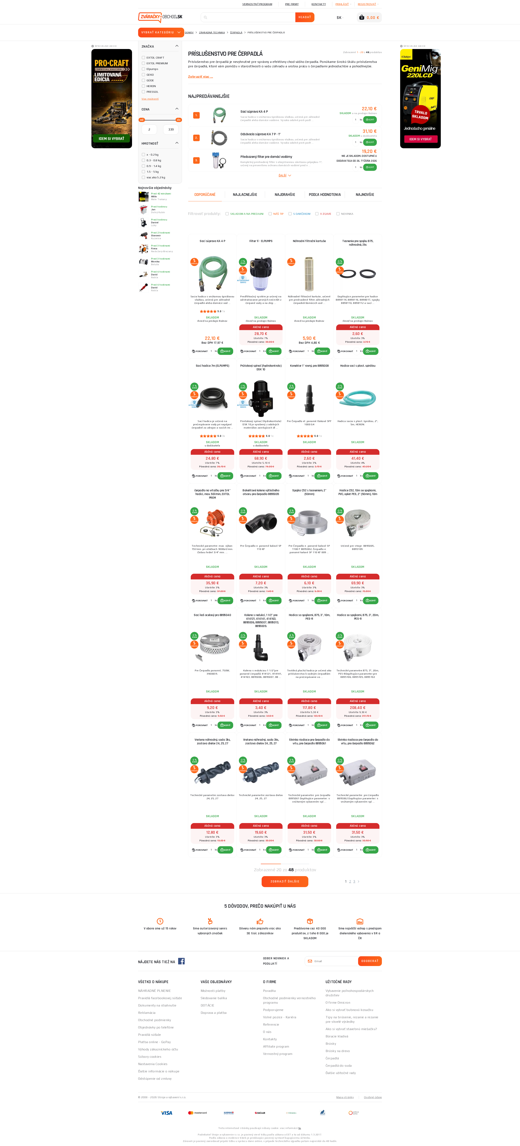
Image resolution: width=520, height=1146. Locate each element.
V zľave (326, 213)
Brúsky (331, 1044)
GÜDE (150, 80)
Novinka (347, 213)
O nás (267, 1032)
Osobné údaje (373, 1097)
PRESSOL (152, 91)
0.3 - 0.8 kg (154, 160)
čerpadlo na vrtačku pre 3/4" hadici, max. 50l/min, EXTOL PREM (212, 494)
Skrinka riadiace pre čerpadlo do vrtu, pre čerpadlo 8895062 (358, 742)
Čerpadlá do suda (339, 1065)
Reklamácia (146, 1013)
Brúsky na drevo (338, 1051)
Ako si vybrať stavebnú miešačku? (351, 1029)
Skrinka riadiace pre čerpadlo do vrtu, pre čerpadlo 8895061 (309, 742)
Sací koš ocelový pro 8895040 (212, 615)
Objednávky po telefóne (156, 1027)
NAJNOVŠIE (365, 194)
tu (299, 1128)
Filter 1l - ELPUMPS (261, 241)
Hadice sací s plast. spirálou (358, 366)
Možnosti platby (213, 991)
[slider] (141, 120)
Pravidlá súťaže (149, 1035)
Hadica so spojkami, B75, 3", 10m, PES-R (309, 617)
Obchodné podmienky (154, 1020)
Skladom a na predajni (246, 213)
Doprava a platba (214, 1013)
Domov (189, 32)
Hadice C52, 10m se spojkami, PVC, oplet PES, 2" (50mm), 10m (357, 492)
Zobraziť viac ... (200, 77)
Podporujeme (273, 1010)
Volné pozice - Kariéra (279, 1017)
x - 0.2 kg (153, 154)
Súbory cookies (149, 1057)
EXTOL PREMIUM (157, 63)
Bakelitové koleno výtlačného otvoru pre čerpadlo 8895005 (261, 492)
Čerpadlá (236, 32)
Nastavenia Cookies (153, 1064)
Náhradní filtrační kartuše (309, 241)
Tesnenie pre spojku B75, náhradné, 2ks (357, 243)
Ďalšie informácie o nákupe (158, 1071)
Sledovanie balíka (214, 998)
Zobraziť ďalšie (285, 881)
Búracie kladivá (337, 1036)
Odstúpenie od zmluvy (155, 1079)
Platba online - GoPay (154, 1042)
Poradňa (269, 991)
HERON (151, 86)
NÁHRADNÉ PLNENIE (154, 991)
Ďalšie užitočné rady (341, 1073)
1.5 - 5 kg (153, 171)
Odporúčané (205, 194)
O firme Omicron (338, 1002)
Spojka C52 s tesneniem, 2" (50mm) (309, 492)
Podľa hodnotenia (325, 194)
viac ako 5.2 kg (156, 177)
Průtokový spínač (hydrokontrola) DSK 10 (260, 368)
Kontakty (319, 4)
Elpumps (152, 69)
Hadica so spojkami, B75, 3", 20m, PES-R (358, 617)
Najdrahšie (285, 194)
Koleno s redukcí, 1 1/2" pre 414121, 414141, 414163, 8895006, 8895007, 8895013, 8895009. (261, 620)
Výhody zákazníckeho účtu (158, 1049)
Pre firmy (292, 4)
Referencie (271, 1024)
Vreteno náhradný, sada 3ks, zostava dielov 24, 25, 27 (212, 742)
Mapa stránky (345, 1097)
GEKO (150, 74)
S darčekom (301, 213)
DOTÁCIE (207, 1005)
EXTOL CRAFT (155, 57)
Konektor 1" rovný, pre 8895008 (309, 366)
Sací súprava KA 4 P (212, 241)
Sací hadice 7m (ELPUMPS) (212, 366)
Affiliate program (276, 1046)
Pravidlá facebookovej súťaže (160, 998)
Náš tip (278, 213)
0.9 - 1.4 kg (154, 166)
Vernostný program (257, 4)
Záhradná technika (212, 32)
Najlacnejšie (245, 194)
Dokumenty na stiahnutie (157, 1005)
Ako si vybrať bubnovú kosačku (349, 1010)
